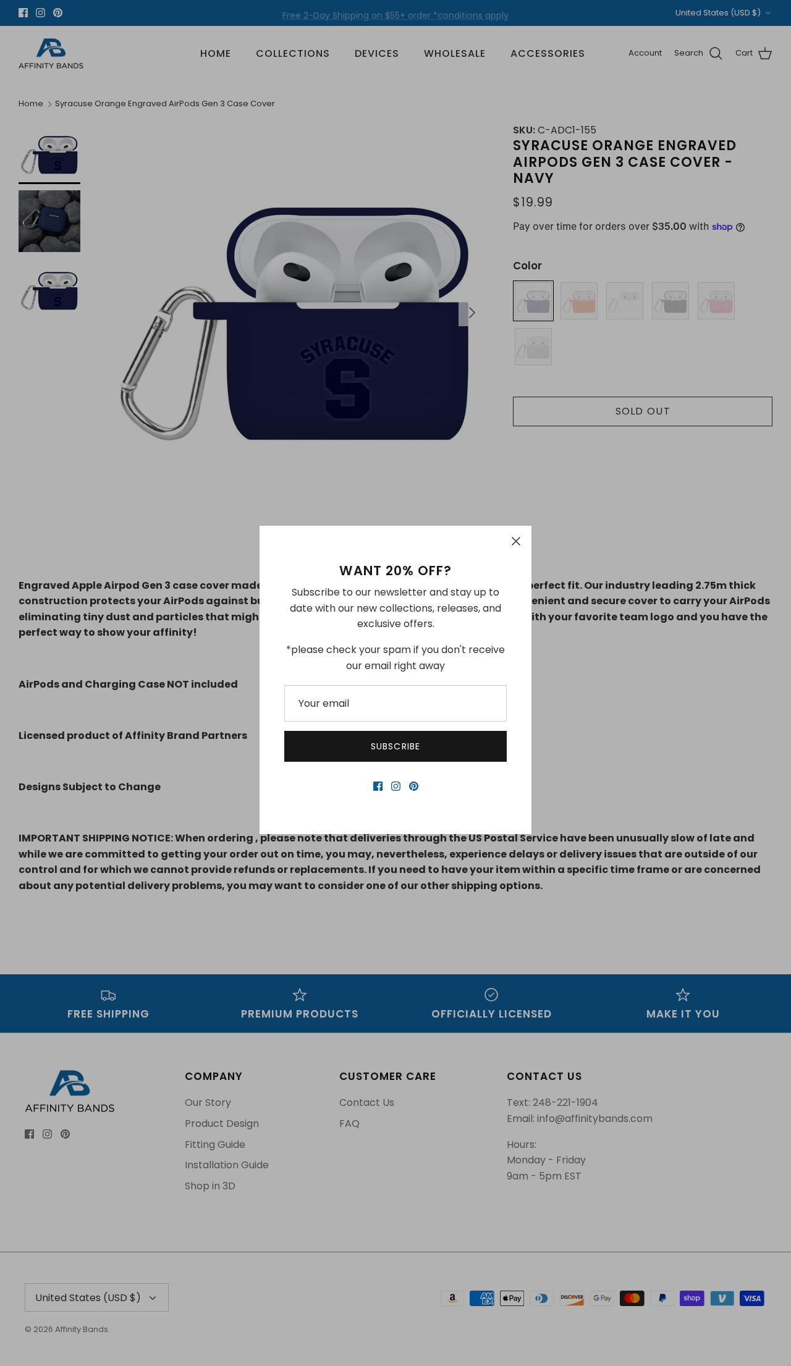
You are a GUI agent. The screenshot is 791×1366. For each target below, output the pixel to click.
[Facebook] (378, 786)
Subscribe (395, 746)
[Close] (516, 541)
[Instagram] (395, 786)
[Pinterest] (413, 786)
